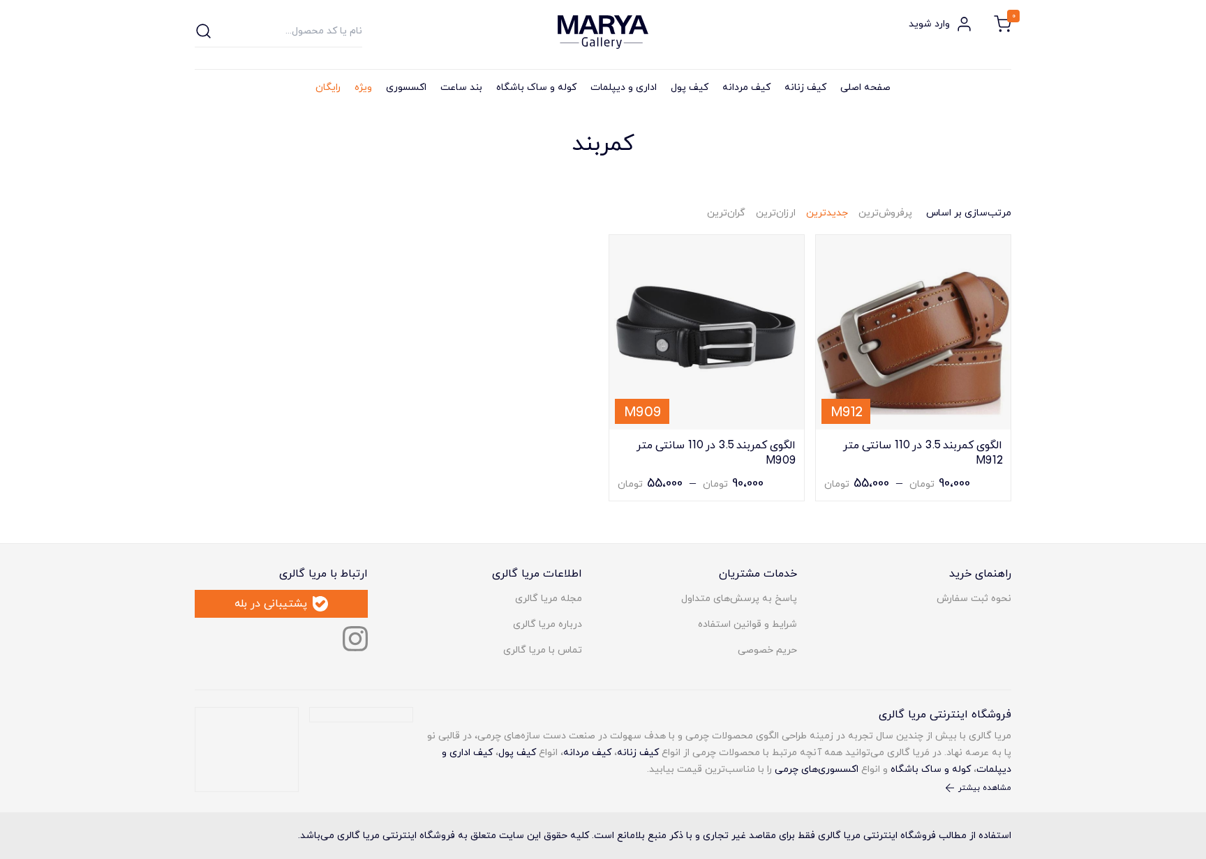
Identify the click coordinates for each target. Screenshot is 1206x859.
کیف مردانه (746, 87)
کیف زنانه (805, 87)
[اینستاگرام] (355, 638)
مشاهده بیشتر (984, 787)
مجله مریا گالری (548, 598)
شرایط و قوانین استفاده (747, 624)
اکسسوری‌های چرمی (816, 769)
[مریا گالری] (603, 32)
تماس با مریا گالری (542, 650)
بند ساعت (461, 87)
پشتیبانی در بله (270, 603)
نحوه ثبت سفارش (974, 598)
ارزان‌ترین (776, 213)
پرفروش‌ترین (885, 213)
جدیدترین (827, 213)
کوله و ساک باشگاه (536, 87)
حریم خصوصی (767, 650)
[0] (1002, 24)
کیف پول (689, 87)
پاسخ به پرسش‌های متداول (739, 598)
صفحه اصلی (865, 87)
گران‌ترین (726, 213)
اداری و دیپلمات (623, 87)
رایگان (328, 87)
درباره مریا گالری (547, 624)
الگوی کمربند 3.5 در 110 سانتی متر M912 (922, 452)
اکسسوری (406, 87)
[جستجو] (203, 31)
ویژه (363, 87)
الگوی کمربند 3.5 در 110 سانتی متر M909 (716, 452)
